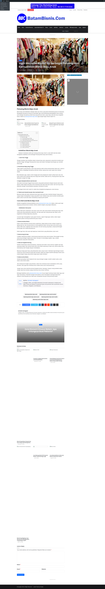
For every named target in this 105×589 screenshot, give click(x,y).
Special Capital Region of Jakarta (76, 75)
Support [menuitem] (2, 7)
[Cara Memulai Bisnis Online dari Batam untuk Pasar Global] (57, 450)
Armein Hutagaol (22, 70)
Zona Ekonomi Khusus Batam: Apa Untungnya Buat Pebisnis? (41, 330)
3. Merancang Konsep (25, 145)
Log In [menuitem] (4, 0)
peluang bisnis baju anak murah (31, 296)
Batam (69, 75)
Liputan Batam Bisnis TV (39, 27)
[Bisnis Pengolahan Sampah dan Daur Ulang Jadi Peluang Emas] (24, 394)
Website (44, 569)
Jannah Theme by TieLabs (38, 586)
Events (51, 27)
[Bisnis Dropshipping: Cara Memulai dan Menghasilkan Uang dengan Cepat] (24, 491)
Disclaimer (85, 9)
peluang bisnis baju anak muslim (49, 296)
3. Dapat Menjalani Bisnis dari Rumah (28, 139)
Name (19, 564)
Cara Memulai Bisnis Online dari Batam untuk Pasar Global (57, 456)
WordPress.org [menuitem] (3, 3)
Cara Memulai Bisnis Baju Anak (25, 141)
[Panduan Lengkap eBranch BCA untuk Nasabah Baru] (40, 353)
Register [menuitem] (7, 0)
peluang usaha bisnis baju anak (40, 299)
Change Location (74, 27)
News (23, 27)
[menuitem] (1, 1)
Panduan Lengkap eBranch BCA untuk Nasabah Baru (40, 359)
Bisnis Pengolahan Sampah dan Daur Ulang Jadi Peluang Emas (24, 442)
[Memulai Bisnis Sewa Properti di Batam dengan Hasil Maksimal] (20, 124)
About (71, 9)
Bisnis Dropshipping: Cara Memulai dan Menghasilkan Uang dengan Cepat (23, 539)
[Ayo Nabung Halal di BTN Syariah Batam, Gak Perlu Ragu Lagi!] (40, 450)
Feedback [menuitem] (2, 9)
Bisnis (24, 38)
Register (84, 27)
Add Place (56, 27)
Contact (74, 9)
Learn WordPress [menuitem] (4, 6)
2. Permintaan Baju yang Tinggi (27, 138)
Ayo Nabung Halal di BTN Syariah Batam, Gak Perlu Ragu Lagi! (40, 456)
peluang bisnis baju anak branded (48, 294)
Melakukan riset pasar (25, 142)
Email (19, 569)
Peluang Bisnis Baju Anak (23, 134)
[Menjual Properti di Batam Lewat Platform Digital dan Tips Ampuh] (45, 124)
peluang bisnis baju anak (31, 116)
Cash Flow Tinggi (24, 137)
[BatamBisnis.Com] (41, 18)
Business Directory (29, 27)
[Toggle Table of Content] (36, 133)
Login (80, 27)
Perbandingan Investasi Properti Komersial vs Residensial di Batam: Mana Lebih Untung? (57, 360)
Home (19, 27)
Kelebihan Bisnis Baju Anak (24, 135)
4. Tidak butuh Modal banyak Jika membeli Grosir (30, 140)
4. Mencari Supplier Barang (26, 146)
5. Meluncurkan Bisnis (25, 147)
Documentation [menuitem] (3, 4)
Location (66, 27)
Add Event (61, 27)
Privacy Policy (79, 9)
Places (46, 27)
